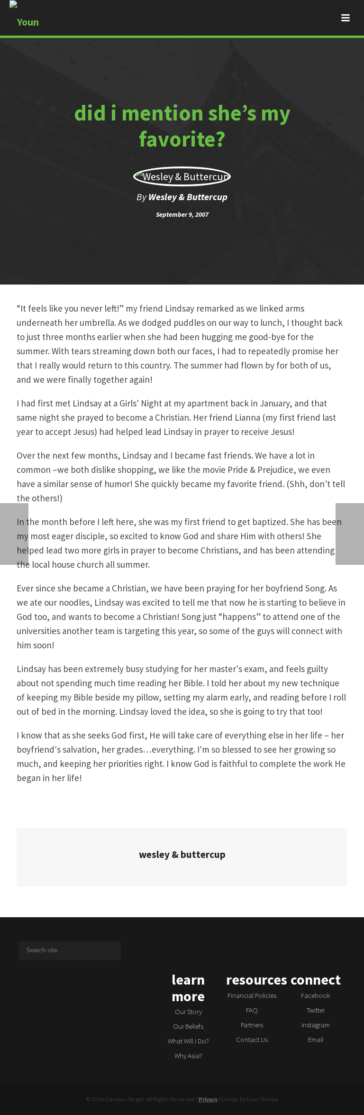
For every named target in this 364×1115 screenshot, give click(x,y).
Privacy (208, 1099)
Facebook (315, 995)
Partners (252, 1024)
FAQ (252, 1009)
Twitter (316, 1009)
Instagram (315, 1024)
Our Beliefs (188, 1026)
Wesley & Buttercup (188, 197)
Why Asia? (188, 1055)
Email (315, 1039)
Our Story (188, 1011)
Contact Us (252, 1039)
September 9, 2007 (182, 214)
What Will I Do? (188, 1040)
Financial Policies (252, 995)
